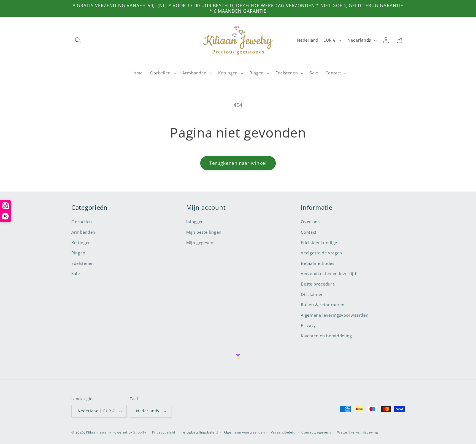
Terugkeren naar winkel (238, 163)
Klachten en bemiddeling (326, 336)
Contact (309, 232)
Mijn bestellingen (203, 232)
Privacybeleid (163, 432)
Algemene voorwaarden (244, 432)
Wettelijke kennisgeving (357, 432)
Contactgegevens (316, 432)
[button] (78, 40)
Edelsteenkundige (319, 243)
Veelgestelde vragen (321, 253)
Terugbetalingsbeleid (199, 432)
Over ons (310, 222)
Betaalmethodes (317, 263)
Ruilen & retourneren (322, 305)
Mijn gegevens (201, 243)
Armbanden (83, 232)
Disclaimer (312, 294)
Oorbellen (81, 222)
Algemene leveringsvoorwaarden (334, 315)
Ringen (78, 253)
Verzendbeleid (283, 432)
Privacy (308, 325)
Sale (75, 273)
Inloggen (195, 222)
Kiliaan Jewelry (98, 432)
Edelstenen (82, 263)
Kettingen (81, 243)
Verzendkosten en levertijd (328, 273)
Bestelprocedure (318, 284)
